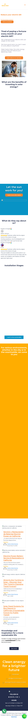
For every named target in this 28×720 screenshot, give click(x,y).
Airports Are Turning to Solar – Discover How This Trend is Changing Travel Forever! (13, 583)
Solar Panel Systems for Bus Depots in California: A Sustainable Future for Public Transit (13, 610)
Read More (5, 542)
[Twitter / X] (19, 697)
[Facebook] (11, 697)
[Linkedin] (13, 697)
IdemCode (14, 717)
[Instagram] (9, 697)
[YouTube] (17, 697)
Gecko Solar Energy (12, 544)
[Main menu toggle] (25, 4)
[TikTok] (15, 697)
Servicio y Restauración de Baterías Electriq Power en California (13, 534)
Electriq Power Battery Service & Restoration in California (13, 558)
